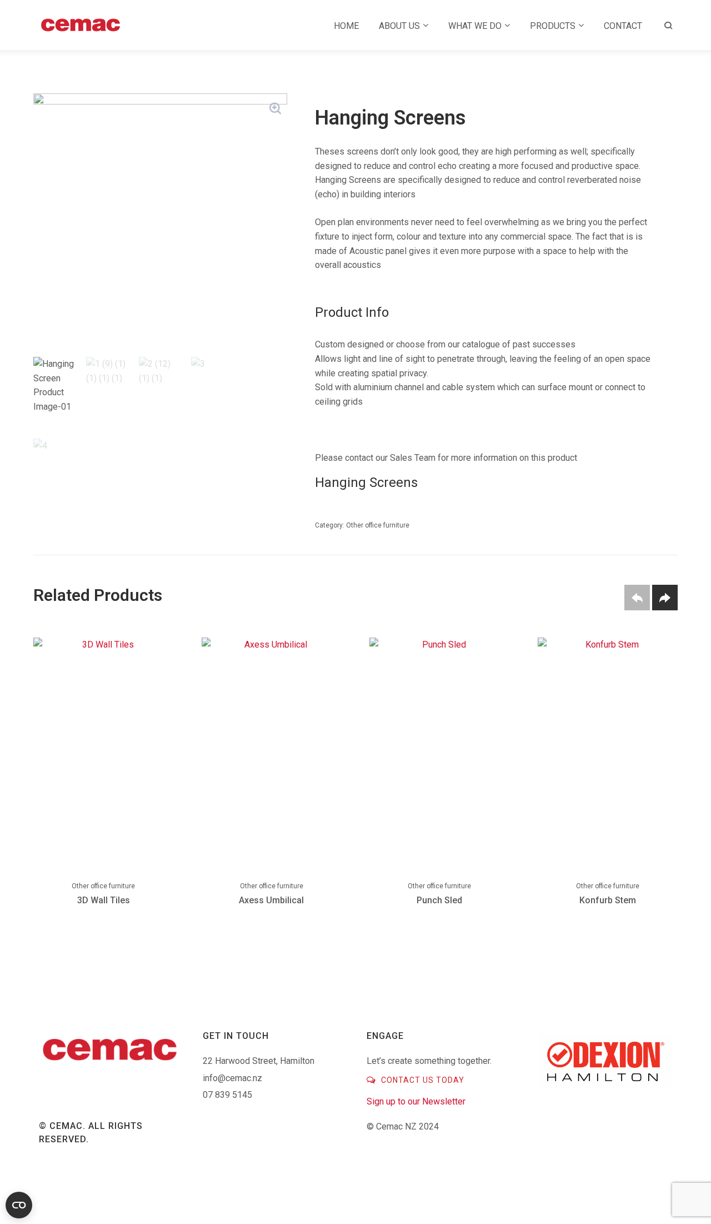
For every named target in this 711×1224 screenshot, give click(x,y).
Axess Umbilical (271, 900)
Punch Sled (439, 900)
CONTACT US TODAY (421, 1080)
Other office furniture (377, 525)
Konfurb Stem (607, 900)
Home (346, 26)
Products (552, 26)
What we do (475, 26)
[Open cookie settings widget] (19, 1205)
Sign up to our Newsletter (416, 1101)
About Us (399, 26)
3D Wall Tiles (103, 900)
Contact (623, 26)
